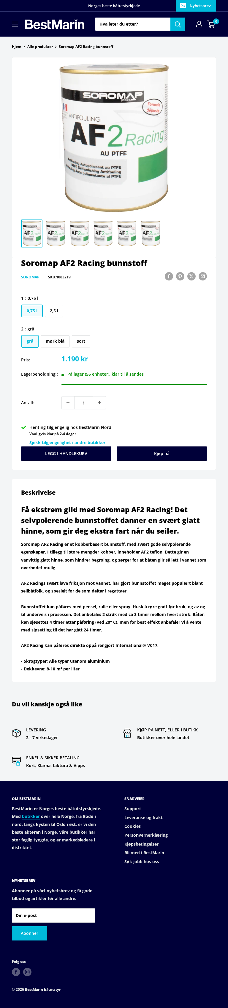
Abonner (29, 933)
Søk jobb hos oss (141, 861)
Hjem (16, 46)
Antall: (27, 402)
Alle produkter (40, 46)
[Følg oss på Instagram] (27, 972)
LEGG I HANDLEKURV (66, 453)
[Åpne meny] (15, 24)
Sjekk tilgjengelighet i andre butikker (67, 442)
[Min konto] (199, 24)
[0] (211, 24)
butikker (31, 816)
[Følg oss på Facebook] (16, 972)
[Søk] (177, 24)
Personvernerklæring (146, 835)
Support (132, 808)
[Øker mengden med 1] (99, 402)
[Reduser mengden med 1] (68, 402)
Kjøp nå (162, 453)
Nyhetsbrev (200, 5)
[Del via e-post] (203, 276)
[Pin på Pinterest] (180, 276)
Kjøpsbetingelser (141, 844)
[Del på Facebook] (169, 276)
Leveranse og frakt (143, 817)
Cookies (132, 826)
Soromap (30, 277)
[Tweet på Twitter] (191, 276)
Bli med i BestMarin (144, 852)
